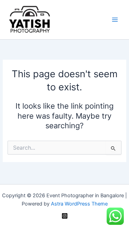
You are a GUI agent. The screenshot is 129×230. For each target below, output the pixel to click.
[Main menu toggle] (115, 19)
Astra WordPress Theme (79, 204)
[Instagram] (65, 216)
